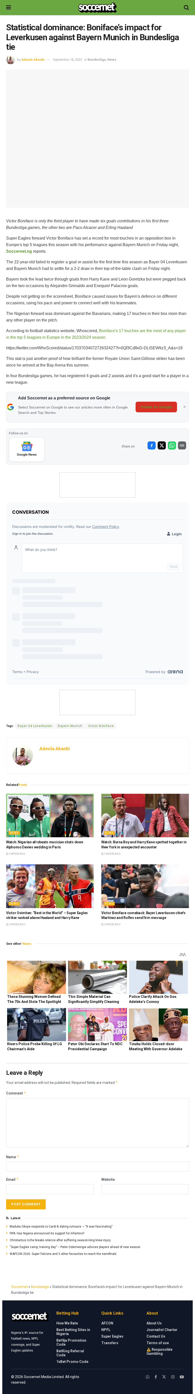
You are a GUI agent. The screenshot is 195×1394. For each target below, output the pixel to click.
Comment (16, 1093)
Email (12, 1179)
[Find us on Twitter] (164, 1377)
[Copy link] (182, 445)
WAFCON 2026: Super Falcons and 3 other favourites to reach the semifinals (63, 1254)
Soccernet (19, 1287)
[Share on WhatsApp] (172, 445)
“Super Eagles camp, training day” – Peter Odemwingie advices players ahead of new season (75, 1247)
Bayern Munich (70, 726)
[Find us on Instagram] (173, 1377)
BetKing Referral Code (70, 1353)
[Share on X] (162, 445)
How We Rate (67, 1323)
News (111, 59)
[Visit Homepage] (97, 8)
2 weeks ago (16, 853)
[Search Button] (186, 7)
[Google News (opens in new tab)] (27, 449)
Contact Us (156, 1336)
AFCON (107, 1323)
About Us (154, 1323)
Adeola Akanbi (33, 59)
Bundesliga (97, 59)
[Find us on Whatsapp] (148, 1377)
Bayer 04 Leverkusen (35, 726)
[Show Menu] (8, 7)
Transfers (109, 1343)
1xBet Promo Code (72, 1362)
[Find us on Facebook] (156, 1377)
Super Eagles (112, 1336)
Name (12, 1156)
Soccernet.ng (19, 251)
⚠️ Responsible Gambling (159, 1351)
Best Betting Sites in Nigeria (73, 1332)
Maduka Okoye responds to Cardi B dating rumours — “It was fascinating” (61, 1226)
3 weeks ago (112, 853)
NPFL (105, 1330)
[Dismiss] (185, 407)
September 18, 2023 (67, 59)
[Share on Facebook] (152, 445)
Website (108, 1179)
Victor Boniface (101, 726)
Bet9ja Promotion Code (71, 1342)
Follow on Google (156, 407)
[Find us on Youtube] (182, 1377)
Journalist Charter (162, 1330)
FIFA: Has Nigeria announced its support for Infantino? (47, 1233)
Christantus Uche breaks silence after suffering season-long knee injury (60, 1240)
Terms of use (158, 1343)
